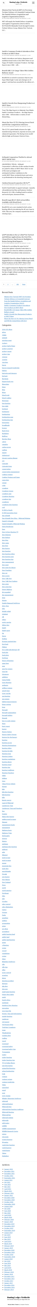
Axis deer (5, 362)
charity (4, 453)
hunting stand (6, 765)
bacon (4, 365)
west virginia (6, 1096)
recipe (4, 948)
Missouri (5, 855)
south (4, 997)
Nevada (4, 874)
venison (4, 1077)
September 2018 (9, 1257)
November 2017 (9, 1279)
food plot (5, 652)
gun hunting (6, 696)
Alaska (4, 335)
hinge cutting (6, 704)
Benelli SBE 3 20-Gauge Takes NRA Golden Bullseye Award (17, 71)
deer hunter (6, 548)
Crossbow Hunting (8, 496)
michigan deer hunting (9, 847)
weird (4, 1090)
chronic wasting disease (9, 458)
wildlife (4, 1126)
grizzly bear (6, 691)
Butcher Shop (6, 439)
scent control (6, 973)
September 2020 (9, 1204)
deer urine (5, 584)
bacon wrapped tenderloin (10, 368)
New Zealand (6, 882)
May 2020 (7, 1213)
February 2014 (9, 1290)
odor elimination (7, 907)
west (3, 1093)
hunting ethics (6, 748)
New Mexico (6, 880)
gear (3, 666)
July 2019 (7, 1235)
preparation (6, 923)
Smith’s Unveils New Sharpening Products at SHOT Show (18, 104)
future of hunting (7, 661)
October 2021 (8, 1176)
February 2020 (9, 1220)
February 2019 (9, 1246)
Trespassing (6, 1052)
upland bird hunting (8, 1068)
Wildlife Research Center (10, 1131)
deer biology (6, 537)
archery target (6, 351)
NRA (3, 896)
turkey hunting (7, 1057)
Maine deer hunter (8, 817)
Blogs (4, 392)
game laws (5, 663)
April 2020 (7, 1215)
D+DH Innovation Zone (9, 513)
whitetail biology (7, 1104)
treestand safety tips (9, 1049)
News (4, 885)
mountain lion (6, 866)
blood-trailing (6, 398)
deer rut (4, 573)
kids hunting (6, 795)
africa (4, 332)
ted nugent (5, 1022)
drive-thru (5, 606)
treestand (5, 1044)
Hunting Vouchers (8, 773)
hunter (4, 729)
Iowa (3, 781)
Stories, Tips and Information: (12, 1014)
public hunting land (8, 934)
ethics (4, 620)
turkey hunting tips (8, 1060)
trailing (4, 1038)
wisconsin (5, 1137)
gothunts (5, 685)
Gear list (5, 672)
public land (5, 937)
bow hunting (6, 403)
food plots (5, 655)
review (4, 956)
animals (4, 338)
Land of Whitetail (7, 803)
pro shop (5, 929)
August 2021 (8, 1180)
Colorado (5, 464)
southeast (5, 1003)
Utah (3, 1074)
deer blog (5, 540)
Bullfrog (4, 436)
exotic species (6, 622)
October (4, 901)
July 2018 (7, 1261)
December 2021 (9, 1171)
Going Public (6, 680)
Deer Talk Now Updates (9, 581)
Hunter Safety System (9, 734)
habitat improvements (9, 702)
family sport (6, 631)
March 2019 (8, 1244)
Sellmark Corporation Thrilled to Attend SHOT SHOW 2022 (17, 158)
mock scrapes (6, 860)
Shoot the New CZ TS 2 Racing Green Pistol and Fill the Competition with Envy (18, 123)
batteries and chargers (9, 373)
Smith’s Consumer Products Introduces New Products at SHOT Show (18, 52)
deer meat (5, 565)
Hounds (4, 718)
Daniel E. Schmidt (7, 521)
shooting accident (8, 981)
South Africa (6, 1000)
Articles (4, 360)
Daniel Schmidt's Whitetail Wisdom (13, 524)
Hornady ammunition (9, 713)
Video (4, 1085)
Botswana (5, 401)
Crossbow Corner (7, 491)
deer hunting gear (8, 557)
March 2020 (8, 1217)
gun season (5, 699)
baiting (4, 371)
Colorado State (7, 466)
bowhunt (5, 409)
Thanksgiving (6, 1033)
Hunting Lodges (7, 756)
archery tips (6, 354)
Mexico (4, 841)
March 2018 (8, 1270)
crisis (3, 485)
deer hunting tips (7, 559)
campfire (5, 444)
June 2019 (7, 1237)
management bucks (8, 825)
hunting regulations (8, 759)
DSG (3, 609)
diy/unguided (6, 592)
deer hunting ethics (8, 554)
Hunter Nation (7, 732)
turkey (4, 1055)
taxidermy (5, 1019)
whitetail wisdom (7, 1118)
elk (3, 617)
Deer (3, 529)
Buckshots (5, 433)
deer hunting (6, 551)
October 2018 (8, 1255)
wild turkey (5, 1123)
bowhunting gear (7, 417)
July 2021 (7, 1182)
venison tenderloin (8, 1082)
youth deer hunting (8, 1145)
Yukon (4, 1153)
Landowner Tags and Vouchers (12, 808)
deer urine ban (6, 587)
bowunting (5, 423)
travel (4, 1041)
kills (3, 797)
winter (4, 1134)
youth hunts (6, 1150)
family (4, 628)
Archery (4, 343)
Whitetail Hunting (8, 1112)
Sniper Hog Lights (8, 994)
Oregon (4, 912)
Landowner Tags (7, 806)
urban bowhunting (8, 1071)
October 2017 (8, 1281)
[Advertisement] (18, 42)
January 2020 (8, 1222)
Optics (4, 910)
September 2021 (9, 1178)
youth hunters (6, 1148)
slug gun (5, 989)
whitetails (5, 1120)
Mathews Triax (7, 833)
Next (23, 284)
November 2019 (9, 1226)
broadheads (6, 425)
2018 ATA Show (7, 329)
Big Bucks (5, 379)
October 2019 (8, 1228)
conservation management (11, 472)
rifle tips (5, 967)
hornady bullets (7, 715)
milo (3, 852)
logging (4, 814)
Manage (4, 822)
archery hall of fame (8, 346)
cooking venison (7, 475)
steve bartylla (6, 1011)
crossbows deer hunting (10, 505)
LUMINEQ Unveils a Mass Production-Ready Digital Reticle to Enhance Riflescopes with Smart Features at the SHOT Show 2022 (18, 260)
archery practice (7, 349)
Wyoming (5, 1142)
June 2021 (7, 1184)
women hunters (7, 1140)
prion (4, 926)
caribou (4, 450)
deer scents (6, 576)
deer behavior (6, 535)
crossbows (5, 502)
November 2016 (9, 1287)
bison (4, 387)
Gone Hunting (6, 683)
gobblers (5, 677)
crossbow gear (6, 494)
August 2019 (8, 1233)
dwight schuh (6, 611)
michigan (5, 844)
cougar (4, 483)
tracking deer (6, 1036)
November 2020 (9, 1200)
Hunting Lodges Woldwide (18, 2)
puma (4, 942)
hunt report (6, 726)
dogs (3, 598)
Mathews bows (7, 830)
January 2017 (8, 1283)
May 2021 (7, 1187)
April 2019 (7, 1241)
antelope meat (7, 340)
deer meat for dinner (9, 568)
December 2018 (9, 1250)
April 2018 (7, 1268)
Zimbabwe (5, 1156)
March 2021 (8, 1191)
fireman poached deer (9, 641)
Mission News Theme (13, 1304)
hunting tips (6, 767)
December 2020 (9, 1198)
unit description (7, 1066)
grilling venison (7, 688)
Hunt (3, 724)
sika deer (5, 986)
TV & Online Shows (8, 1063)
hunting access (7, 743)
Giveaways (5, 674)
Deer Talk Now (7, 579)
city (3, 461)
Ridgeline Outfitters (8, 962)
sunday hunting (7, 1016)
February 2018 (9, 1272)
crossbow (5, 488)
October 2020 (8, 1202)
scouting (5, 975)
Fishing (4, 647)
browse (4, 428)
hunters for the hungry (9, 737)
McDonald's (6, 836)
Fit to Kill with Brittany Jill (10, 650)
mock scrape (6, 858)
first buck (5, 644)
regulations (6, 953)
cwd (3, 507)
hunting (4, 740)
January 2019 (8, 1248)
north (4, 888)
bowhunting (6, 414)
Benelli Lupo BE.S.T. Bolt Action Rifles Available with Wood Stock (16, 201)
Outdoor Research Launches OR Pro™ (16, 183)
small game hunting (8, 992)
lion (3, 811)
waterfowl (5, 1088)
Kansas (4, 786)
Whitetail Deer (6, 1107)
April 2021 (7, 1189)
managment (6, 828)
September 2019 (9, 1230)
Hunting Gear (6, 754)
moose (4, 863)
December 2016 (9, 1285)
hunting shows (7, 762)
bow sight (5, 406)
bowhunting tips (7, 420)
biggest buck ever (7, 381)
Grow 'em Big (6, 693)
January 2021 (8, 1195)
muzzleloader (6, 871)
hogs (3, 707)
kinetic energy (6, 800)
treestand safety (7, 1046)
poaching (5, 918)
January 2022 (8, 1169)
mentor (4, 838)
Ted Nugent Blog (7, 1025)
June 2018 (7, 1263)
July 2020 (7, 1209)
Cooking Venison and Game (11, 477)
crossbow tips (6, 499)
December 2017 (9, 1276)
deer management (8, 562)
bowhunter (5, 412)
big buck (4, 376)
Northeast (5, 893)
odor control (6, 904)
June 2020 (7, 1211)
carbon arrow (6, 447)
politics (4, 921)
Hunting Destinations (9, 745)
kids (3, 789)
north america (6, 890)
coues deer (5, 480)
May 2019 (7, 1239)
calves (4, 442)
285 (17, 284)
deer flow (5, 546)
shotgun (4, 984)
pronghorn (5, 932)
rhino (4, 959)
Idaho (4, 776)
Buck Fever (5, 431)
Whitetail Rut (6, 1115)
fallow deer (5, 625)
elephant (5, 614)
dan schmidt (6, 516)
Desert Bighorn (7, 589)
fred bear (5, 658)
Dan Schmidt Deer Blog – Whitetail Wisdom (16, 518)
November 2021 (9, 1174)
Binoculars (5, 384)
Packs (4, 915)
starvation (5, 1008)
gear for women (7, 669)
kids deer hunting (7, 792)
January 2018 (8, 1274)
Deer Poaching (6, 570)
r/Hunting (5, 945)
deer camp (5, 543)
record (4, 951)
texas (3, 1030)
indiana (4, 778)
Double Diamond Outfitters (11, 603)
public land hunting (8, 940)
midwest (5, 849)
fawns (4, 636)
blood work (5, 395)
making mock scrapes (9, 819)
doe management (7, 595)
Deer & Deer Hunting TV (10, 532)
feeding (4, 639)
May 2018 (7, 1265)
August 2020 (8, 1206)
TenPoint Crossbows (8, 1027)
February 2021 (9, 1193)
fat (3, 633)
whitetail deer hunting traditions (12, 1109)
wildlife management (9, 1129)
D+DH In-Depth (7, 510)
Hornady (5, 710)
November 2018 (9, 1252)
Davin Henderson (7, 527)
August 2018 (8, 1259)
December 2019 (9, 1224)
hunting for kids (7, 751)
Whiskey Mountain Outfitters (11, 1098)
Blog (3, 390)
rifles (3, 970)
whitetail (5, 1101)
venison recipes (7, 1079)
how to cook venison (8, 721)
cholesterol (5, 455)
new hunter (6, 877)
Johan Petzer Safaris (8, 784)
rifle (3, 964)
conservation (6, 469)
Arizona (4, 357)
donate (4, 600)
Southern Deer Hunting (9, 1005)
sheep (4, 978)
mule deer (5, 869)
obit (3, 899)
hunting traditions (8, 770)
